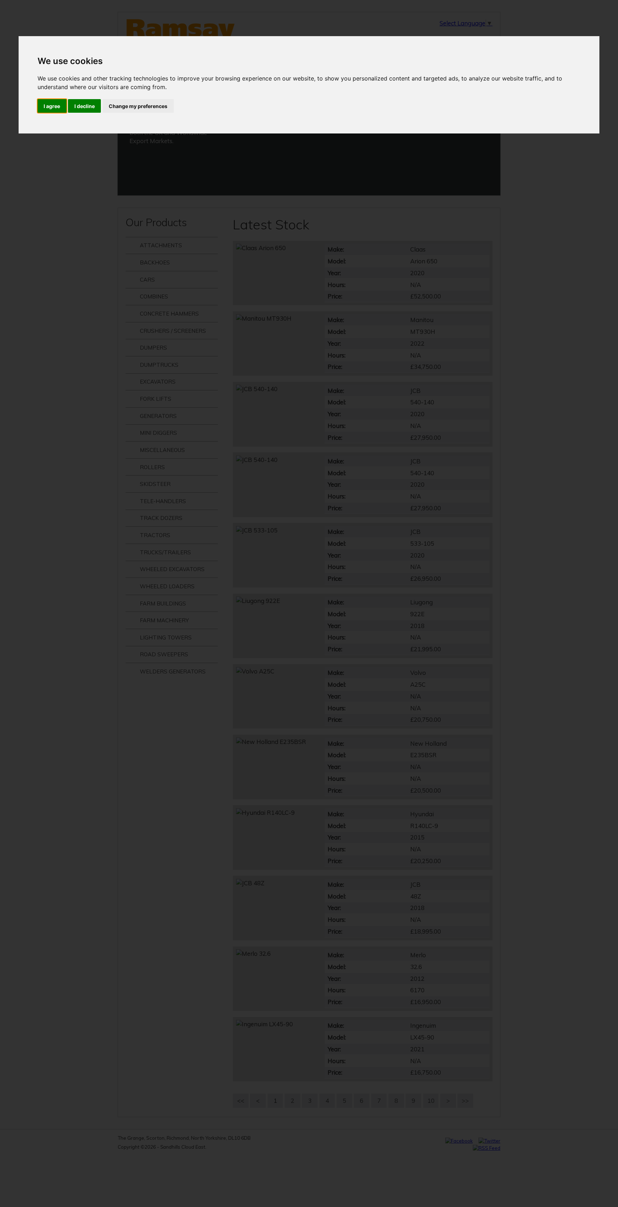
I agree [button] (52, 106)
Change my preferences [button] (138, 106)
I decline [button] (84, 106)
